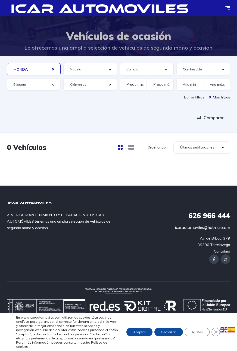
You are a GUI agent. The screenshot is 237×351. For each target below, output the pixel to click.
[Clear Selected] (53, 69)
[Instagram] (225, 259)
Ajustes (197, 332)
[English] (224, 329)
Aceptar (139, 332)
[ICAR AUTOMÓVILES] (101, 8)
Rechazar (168, 332)
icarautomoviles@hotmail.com (202, 227)
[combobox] (34, 69)
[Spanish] (232, 329)
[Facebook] (214, 259)
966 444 (209, 215)
